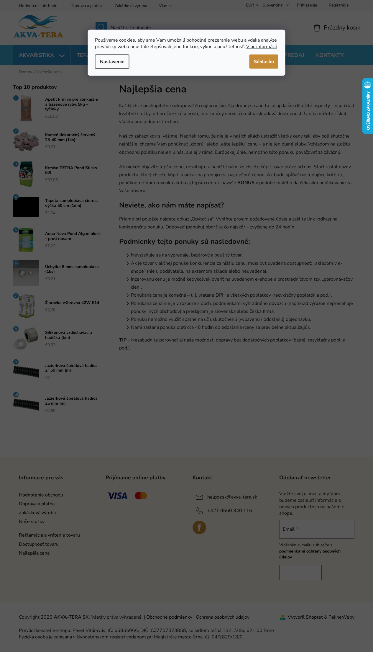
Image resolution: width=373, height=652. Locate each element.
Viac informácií (261, 46)
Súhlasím (264, 61)
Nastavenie (112, 61)
